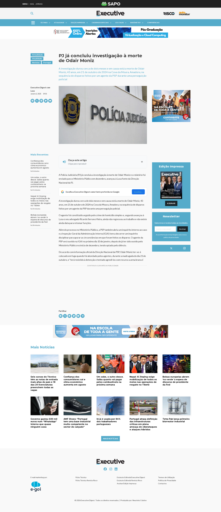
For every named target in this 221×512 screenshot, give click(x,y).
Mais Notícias (110, 438)
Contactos (162, 483)
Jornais (38, 4)
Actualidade (37, 55)
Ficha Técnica (81, 477)
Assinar (171, 203)
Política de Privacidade (167, 480)
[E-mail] (50, 101)
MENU (25, 4)
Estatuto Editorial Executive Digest (131, 477)
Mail (32, 4)
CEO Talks (119, 22)
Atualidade (59, 22)
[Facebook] (32, 101)
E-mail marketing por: (39, 477)
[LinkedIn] (41, 101)
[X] (37, 101)
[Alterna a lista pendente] (49, 22)
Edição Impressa (78, 22)
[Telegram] (83, 316)
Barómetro (135, 22)
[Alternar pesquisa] (32, 13)
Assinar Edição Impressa (126, 483)
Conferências (153, 22)
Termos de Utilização (166, 477)
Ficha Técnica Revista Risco (86, 480)
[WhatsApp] (46, 101)
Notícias (36, 62)
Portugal (47, 62)
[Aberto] (33, 23)
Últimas (44, 22)
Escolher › (138, 192)
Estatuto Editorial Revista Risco (129, 480)
